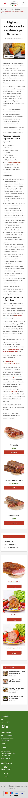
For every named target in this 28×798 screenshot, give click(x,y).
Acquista (14, 452)
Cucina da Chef (8, 541)
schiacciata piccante (10, 351)
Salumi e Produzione (9, 547)
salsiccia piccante (15, 349)
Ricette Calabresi (15, 9)
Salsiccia (14, 445)
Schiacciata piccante (14, 480)
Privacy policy (5, 786)
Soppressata (14, 516)
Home (4, 9)
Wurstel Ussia (8, 361)
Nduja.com (14, 391)
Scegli (14, 587)
